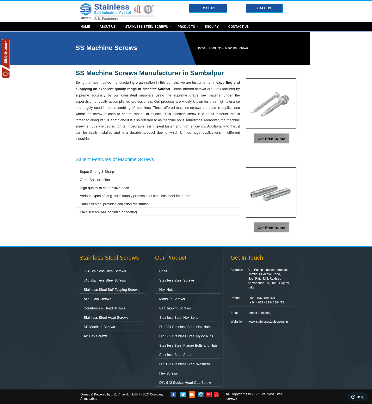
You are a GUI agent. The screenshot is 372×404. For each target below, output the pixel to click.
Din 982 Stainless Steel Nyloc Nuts (186, 335)
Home (85, 26)
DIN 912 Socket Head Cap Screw (185, 382)
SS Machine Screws (99, 326)
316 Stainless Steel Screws (105, 280)
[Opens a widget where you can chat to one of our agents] (357, 397)
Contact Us (238, 26)
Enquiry (212, 26)
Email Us (208, 8)
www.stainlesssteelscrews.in (268, 321)
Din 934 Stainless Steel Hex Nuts (185, 326)
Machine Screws (172, 298)
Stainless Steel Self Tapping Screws (111, 289)
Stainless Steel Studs (175, 354)
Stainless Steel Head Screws (106, 317)
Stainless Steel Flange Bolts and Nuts (188, 345)
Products (186, 26)
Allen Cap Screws (97, 298)
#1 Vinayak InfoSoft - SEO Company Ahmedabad (121, 397)
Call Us (264, 8)
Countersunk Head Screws (104, 307)
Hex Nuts (166, 289)
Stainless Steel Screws (146, 26)
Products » (216, 48)
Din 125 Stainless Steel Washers (184, 363)
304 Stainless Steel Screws (105, 270)
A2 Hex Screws (96, 335)
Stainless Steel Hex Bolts (178, 317)
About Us (107, 26)
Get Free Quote (271, 138)
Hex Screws (168, 373)
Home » (202, 48)
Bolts (163, 270)
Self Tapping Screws (175, 307)
